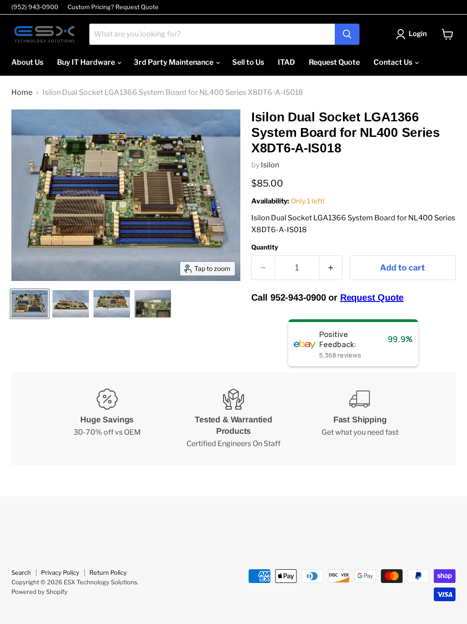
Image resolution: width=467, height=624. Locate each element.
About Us (27, 62)
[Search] (347, 34)
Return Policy (108, 572)
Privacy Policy (60, 572)
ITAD (286, 62)
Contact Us (394, 62)
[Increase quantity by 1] (330, 268)
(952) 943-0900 (34, 7)
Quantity (264, 247)
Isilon (270, 165)
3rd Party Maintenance (174, 62)
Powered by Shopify (39, 591)
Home (21, 92)
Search (21, 572)
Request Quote (334, 62)
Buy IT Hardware (86, 62)
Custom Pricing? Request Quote (113, 7)
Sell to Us (248, 62)
